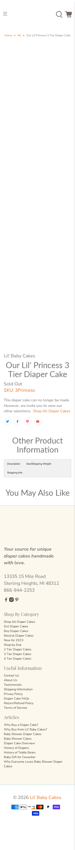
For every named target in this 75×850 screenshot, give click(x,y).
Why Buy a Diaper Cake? (21, 725)
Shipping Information (18, 689)
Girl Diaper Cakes (16, 626)
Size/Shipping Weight (38, 464)
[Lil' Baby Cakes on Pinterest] (17, 601)
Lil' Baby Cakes (45, 797)
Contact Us (11, 675)
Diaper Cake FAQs (16, 698)
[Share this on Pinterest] (27, 421)
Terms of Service (15, 708)
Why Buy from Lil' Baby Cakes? (25, 729)
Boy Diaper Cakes (16, 631)
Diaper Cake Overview (19, 743)
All (19, 35)
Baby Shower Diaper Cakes (23, 734)
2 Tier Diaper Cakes (17, 649)
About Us (10, 680)
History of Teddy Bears (20, 752)
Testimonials (13, 685)
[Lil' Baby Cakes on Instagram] (11, 601)
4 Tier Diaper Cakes (17, 659)
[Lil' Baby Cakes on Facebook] (6, 601)
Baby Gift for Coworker (20, 757)
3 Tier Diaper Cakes (17, 654)
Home (8, 35)
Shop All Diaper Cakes (51, 411)
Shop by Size (13, 645)
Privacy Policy (13, 694)
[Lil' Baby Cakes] (37, 14)
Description (13, 464)
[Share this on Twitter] (7, 421)
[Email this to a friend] (37, 421)
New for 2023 (13, 640)
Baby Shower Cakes (18, 739)
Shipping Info (14, 472)
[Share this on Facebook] (17, 421)
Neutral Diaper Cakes (19, 636)
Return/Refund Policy (18, 703)
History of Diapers (16, 748)
